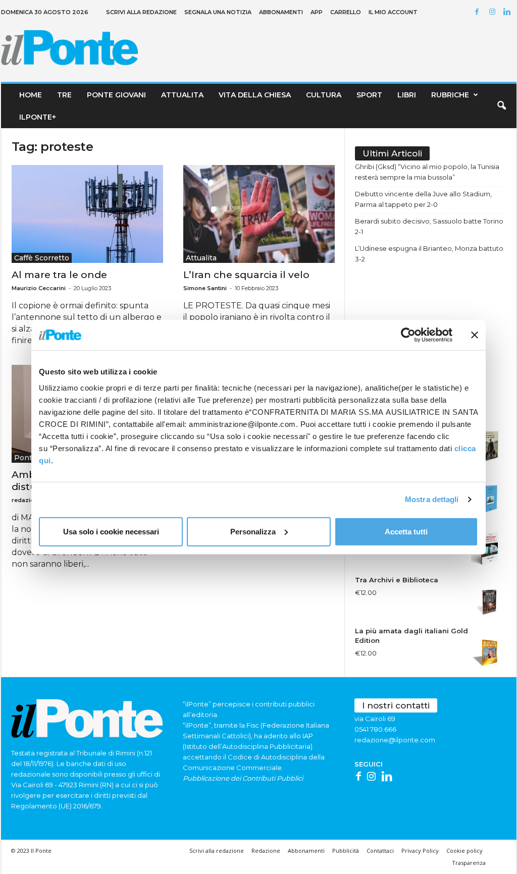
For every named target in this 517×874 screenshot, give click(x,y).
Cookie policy (464, 850)
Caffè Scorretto (41, 257)
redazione (26, 500)
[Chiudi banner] (474, 335)
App (317, 12)
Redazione (265, 850)
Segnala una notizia (217, 12)
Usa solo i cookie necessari (111, 531)
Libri (406, 94)
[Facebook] (479, 12)
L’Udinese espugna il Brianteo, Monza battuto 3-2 (429, 253)
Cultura (323, 94)
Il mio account (393, 12)
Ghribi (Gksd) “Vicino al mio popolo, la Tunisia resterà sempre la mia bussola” (427, 171)
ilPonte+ (37, 117)
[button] (501, 106)
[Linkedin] (509, 12)
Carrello (345, 12)
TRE (64, 94)
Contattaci (380, 850)
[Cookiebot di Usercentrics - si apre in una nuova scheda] (408, 335)
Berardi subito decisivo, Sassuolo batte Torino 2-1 (429, 226)
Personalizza (253, 531)
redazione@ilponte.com (394, 740)
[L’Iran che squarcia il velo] (259, 214)
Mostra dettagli (432, 499)
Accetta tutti (406, 531)
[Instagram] (494, 12)
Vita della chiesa (255, 94)
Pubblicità (345, 850)
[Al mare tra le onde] (87, 214)
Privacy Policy (420, 850)
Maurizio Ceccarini (39, 288)
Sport (369, 94)
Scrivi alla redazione (141, 12)
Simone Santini (205, 288)
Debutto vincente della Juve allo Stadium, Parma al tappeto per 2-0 (423, 199)
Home (30, 94)
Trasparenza (469, 862)
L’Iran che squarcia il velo (246, 275)
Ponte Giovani (116, 94)
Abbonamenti (281, 12)
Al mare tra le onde (59, 275)
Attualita (182, 94)
